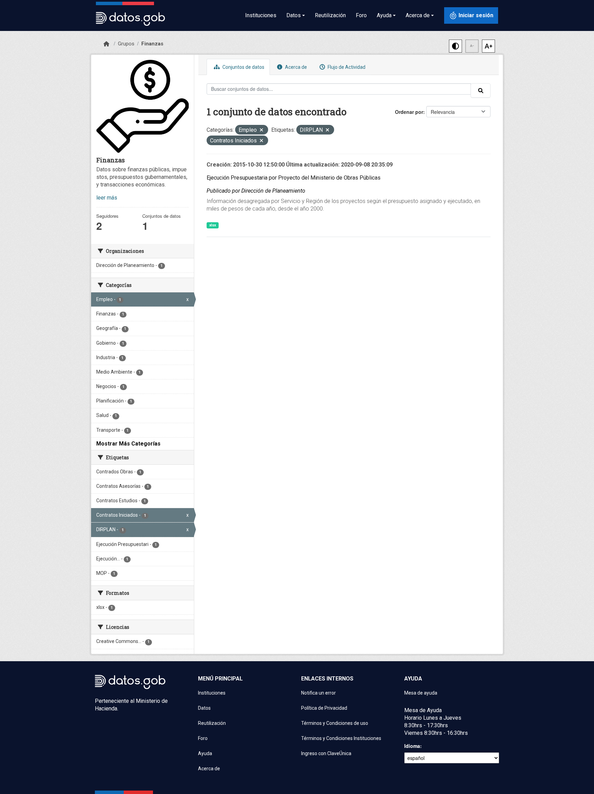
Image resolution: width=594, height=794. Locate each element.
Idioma (412, 745)
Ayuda (205, 753)
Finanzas (152, 44)
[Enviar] (481, 90)
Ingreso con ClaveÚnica (326, 753)
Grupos (126, 44)
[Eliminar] (261, 130)
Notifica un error (318, 693)
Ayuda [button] (384, 15)
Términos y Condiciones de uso (334, 723)
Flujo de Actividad (346, 67)
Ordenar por (409, 111)
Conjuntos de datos (242, 67)
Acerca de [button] (418, 15)
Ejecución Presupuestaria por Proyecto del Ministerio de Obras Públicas (294, 177)
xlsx (212, 225)
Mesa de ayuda (420, 693)
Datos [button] (293, 15)
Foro (361, 15)
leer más (106, 197)
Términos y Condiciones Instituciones (341, 738)
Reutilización (330, 15)
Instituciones (260, 15)
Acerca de (295, 67)
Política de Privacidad (324, 708)
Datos (204, 708)
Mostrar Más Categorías (128, 443)
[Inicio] (106, 44)
